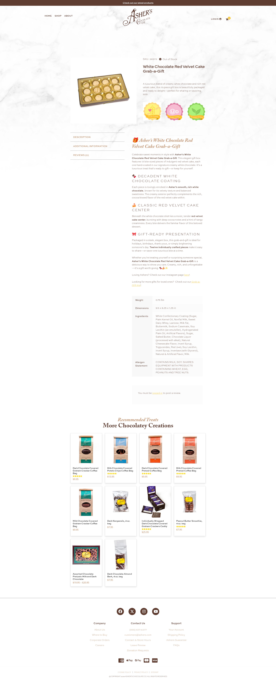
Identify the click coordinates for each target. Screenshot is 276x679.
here (186, 274)
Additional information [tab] (90, 146)
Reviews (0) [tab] (81, 155)
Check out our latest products (138, 2)
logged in (157, 393)
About (68, 16)
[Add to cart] (99, 444)
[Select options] (99, 550)
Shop (58, 16)
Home (48, 16)
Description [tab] (82, 137)
